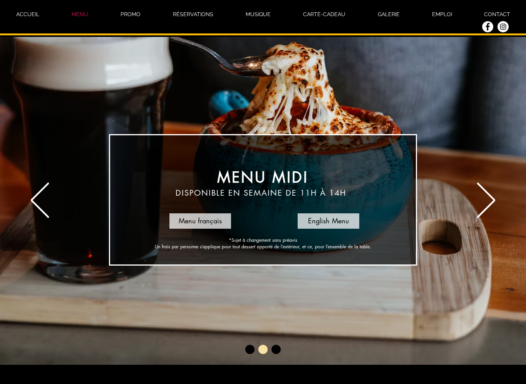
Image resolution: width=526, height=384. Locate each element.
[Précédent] (40, 201)
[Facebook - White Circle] (487, 26)
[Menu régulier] (276, 349)
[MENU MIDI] (263, 349)
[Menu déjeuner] (250, 349)
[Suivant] (486, 201)
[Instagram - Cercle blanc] (503, 26)
